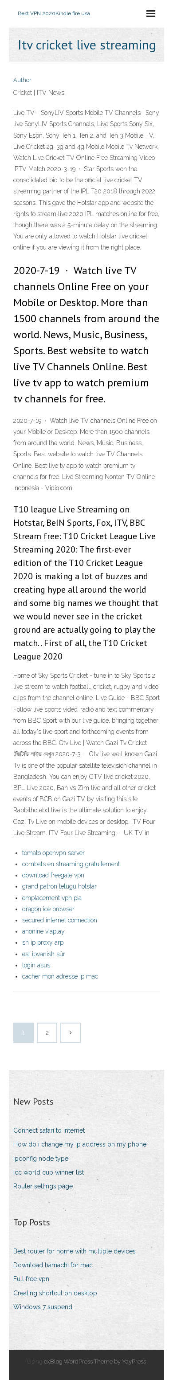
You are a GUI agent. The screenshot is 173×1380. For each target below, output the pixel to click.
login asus (36, 965)
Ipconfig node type (40, 1158)
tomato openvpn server (53, 852)
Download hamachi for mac (53, 1265)
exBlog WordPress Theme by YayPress (95, 1361)
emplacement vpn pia (52, 897)
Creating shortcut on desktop (55, 1293)
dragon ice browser (48, 909)
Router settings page (43, 1186)
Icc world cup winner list (48, 1172)
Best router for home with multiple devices (74, 1251)
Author (22, 80)
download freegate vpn (53, 875)
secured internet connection (59, 920)
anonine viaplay (43, 931)
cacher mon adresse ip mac (60, 976)
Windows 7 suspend (42, 1306)
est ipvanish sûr (43, 954)
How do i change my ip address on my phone (79, 1144)
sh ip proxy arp (42, 942)
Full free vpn (31, 1278)
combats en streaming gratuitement (71, 864)
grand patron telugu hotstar (59, 886)
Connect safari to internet (49, 1130)
